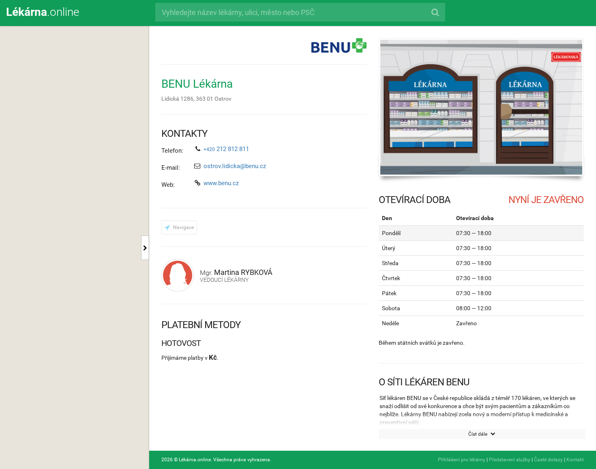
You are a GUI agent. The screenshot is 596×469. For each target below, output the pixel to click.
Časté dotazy (548, 460)
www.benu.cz (221, 183)
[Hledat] (434, 12)
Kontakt (575, 460)
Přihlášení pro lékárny (461, 460)
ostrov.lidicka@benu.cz (235, 166)
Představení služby (509, 460)
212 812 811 (226, 149)
